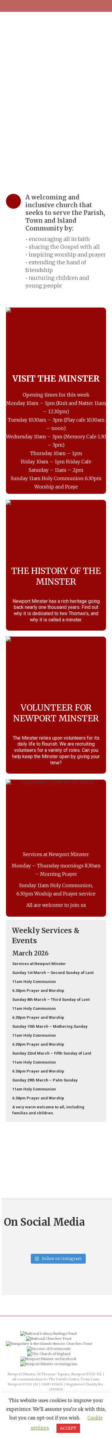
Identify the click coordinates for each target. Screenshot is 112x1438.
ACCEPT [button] (68, 1428)
